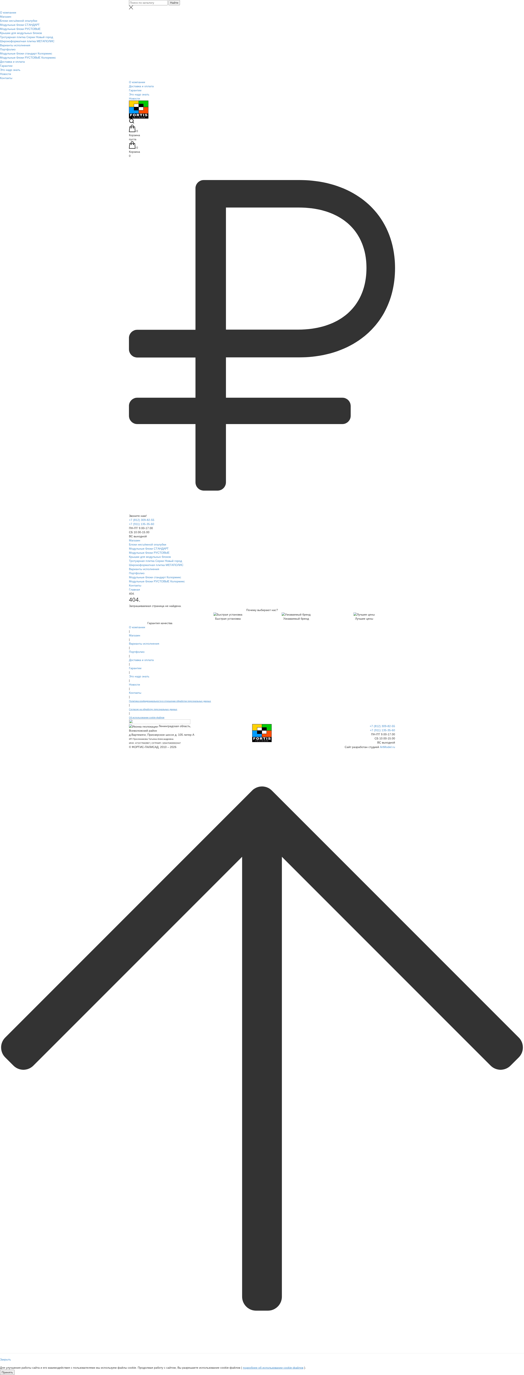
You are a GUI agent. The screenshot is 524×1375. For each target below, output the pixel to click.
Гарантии (6, 65)
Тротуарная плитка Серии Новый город (26, 37)
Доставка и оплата (12, 61)
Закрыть (5, 1359)
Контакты (6, 78)
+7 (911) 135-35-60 (141, 524)
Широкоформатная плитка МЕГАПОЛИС (27, 41)
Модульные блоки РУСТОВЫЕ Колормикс (28, 57)
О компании (8, 12)
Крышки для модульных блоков (21, 33)
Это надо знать (10, 69)
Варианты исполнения (15, 45)
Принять (7, 1372)
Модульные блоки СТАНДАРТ (20, 24)
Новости (5, 74)
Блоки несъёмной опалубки (18, 20)
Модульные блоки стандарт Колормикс (26, 53)
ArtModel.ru (387, 747)
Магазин (5, 16)
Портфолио (8, 49)
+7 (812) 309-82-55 (141, 520)
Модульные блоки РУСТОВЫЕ (20, 29)
